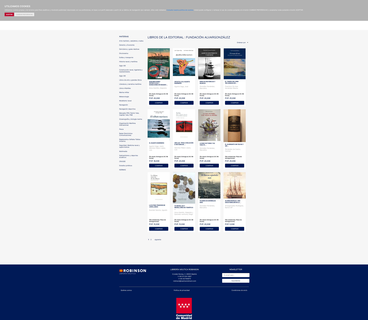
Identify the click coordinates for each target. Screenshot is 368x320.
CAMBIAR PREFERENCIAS (24, 14)
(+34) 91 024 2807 (184, 276)
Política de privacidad (182, 290)
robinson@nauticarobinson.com (184, 281)
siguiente (158, 240)
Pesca (121, 129)
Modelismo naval (125, 101)
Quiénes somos (126, 290)
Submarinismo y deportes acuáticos (128, 156)
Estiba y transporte (126, 57)
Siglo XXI (122, 66)
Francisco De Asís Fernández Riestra (231, 87)
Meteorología (124, 97)
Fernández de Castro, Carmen (233, 150)
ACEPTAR (9, 14)
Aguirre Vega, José (181, 86)
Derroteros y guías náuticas (129, 49)
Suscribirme (236, 281)
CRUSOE (122, 161)
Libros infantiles (125, 88)
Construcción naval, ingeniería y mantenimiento (130, 71)
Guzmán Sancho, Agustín (158, 210)
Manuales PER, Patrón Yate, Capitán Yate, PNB (129, 114)
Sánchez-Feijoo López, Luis (157, 149)
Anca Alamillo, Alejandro (158, 88)
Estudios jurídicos (125, 165)
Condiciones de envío (239, 290)
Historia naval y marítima (128, 62)
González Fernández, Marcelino (207, 87)
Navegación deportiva (127, 109)
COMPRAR (159, 103)
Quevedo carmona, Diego (183, 214)
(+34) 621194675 (184, 279)
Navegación (123, 105)
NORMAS (122, 170)
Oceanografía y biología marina (130, 119)
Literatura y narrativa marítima (130, 84)
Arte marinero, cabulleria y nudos (131, 41)
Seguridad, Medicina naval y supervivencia (129, 146)
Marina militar (124, 92)
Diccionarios (123, 53)
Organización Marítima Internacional (127, 124)
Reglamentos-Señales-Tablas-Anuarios (130, 140)
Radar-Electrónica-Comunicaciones (126, 134)
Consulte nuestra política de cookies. (180, 10)
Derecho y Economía (126, 45)
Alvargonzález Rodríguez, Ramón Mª (234, 206)
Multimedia (123, 151)
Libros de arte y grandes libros (130, 80)
